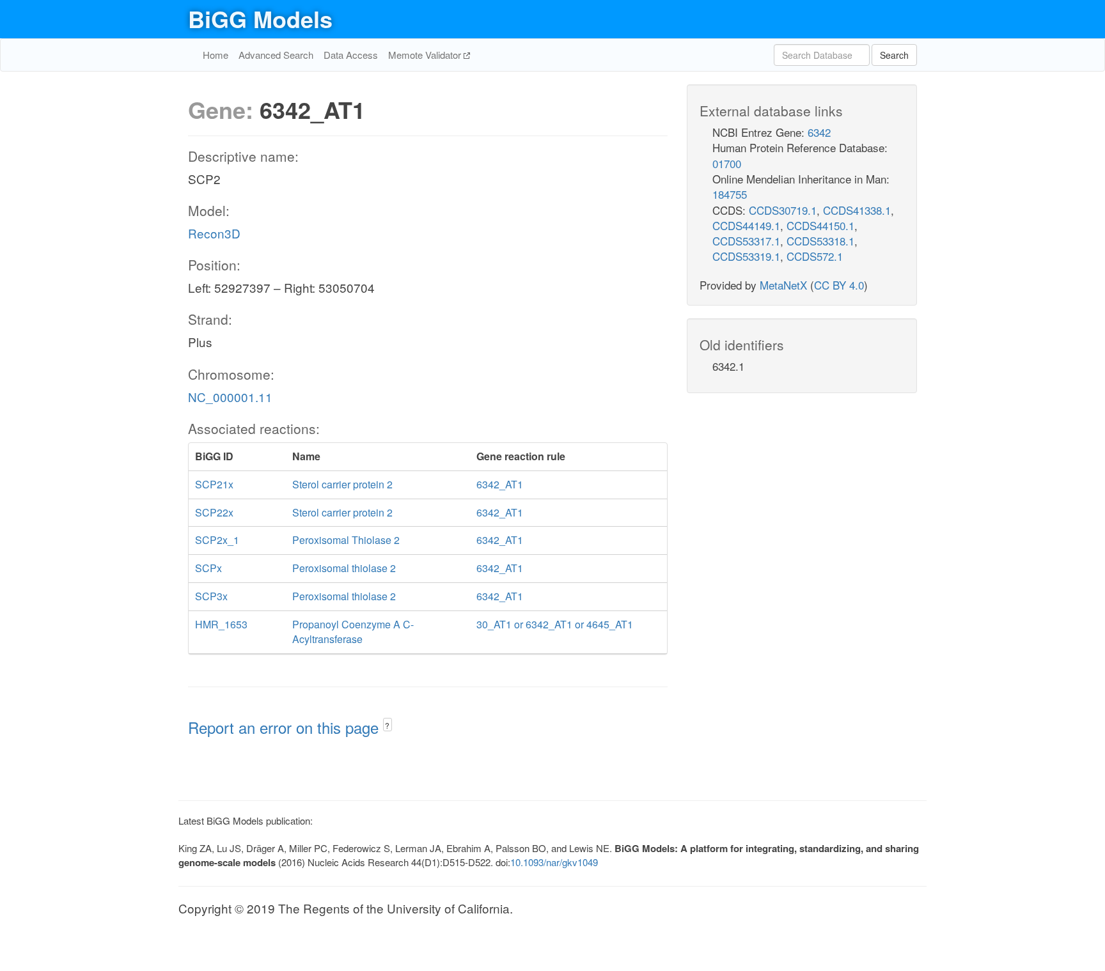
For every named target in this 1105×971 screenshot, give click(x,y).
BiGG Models (260, 18)
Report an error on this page (285, 727)
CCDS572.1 (815, 256)
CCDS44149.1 (746, 225)
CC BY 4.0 (839, 285)
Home (215, 54)
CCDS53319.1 (746, 256)
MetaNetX (783, 285)
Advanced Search (276, 54)
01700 (726, 163)
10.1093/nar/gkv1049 (554, 862)
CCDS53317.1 (746, 241)
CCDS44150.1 (820, 225)
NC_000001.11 (230, 396)
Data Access (351, 54)
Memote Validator (426, 54)
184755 (729, 194)
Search (894, 55)
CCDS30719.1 (783, 210)
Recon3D (214, 233)
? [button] (387, 725)
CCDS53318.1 (820, 241)
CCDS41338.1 (857, 210)
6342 (819, 132)
